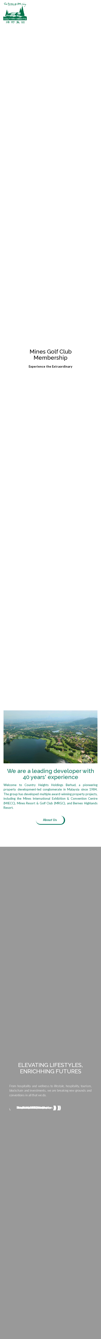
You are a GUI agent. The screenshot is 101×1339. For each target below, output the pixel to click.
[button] (96, 13)
